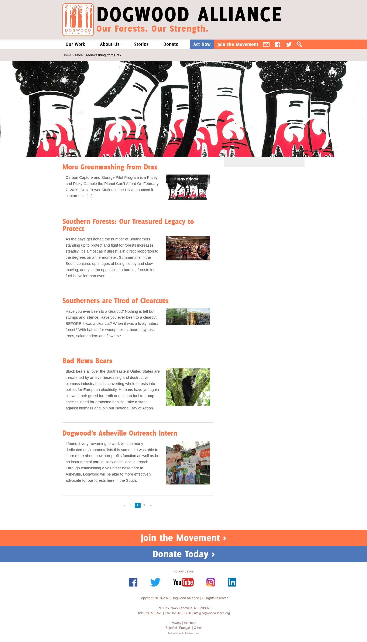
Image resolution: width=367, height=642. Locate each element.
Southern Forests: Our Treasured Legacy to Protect (128, 225)
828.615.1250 (181, 613)
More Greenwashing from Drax (110, 166)
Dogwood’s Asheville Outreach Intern (119, 432)
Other (198, 627)
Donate (170, 44)
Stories (141, 44)
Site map (190, 623)
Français (185, 627)
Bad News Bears (87, 360)
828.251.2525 (153, 613)
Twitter (289, 44)
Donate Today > (183, 554)
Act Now (202, 44)
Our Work (75, 44)
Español (171, 627)
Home (67, 55)
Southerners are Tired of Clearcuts (115, 300)
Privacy (176, 623)
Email (266, 44)
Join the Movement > (183, 538)
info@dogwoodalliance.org (211, 613)
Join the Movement (237, 44)
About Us (109, 44)
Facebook (277, 44)
